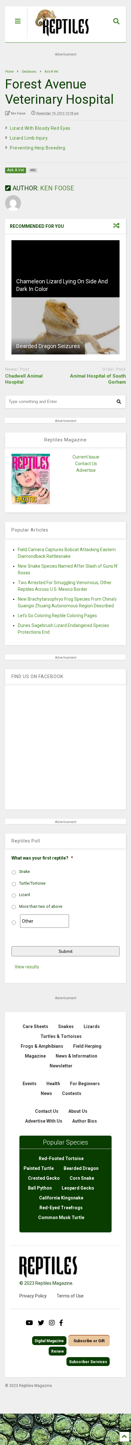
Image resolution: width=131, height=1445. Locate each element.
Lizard (24, 895)
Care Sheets (35, 1026)
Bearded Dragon (81, 1168)
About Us (77, 1111)
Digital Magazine (49, 1341)
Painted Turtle (39, 1168)
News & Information (76, 1056)
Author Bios (84, 1121)
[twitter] (41, 1323)
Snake (24, 871)
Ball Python (40, 1188)
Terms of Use (70, 1295)
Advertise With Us (43, 1121)
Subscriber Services (88, 1362)
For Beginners (85, 1083)
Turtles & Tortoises (61, 1036)
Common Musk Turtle (61, 1217)
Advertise (86, 470)
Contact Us (86, 463)
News (46, 1093)
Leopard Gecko (78, 1188)
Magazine (35, 1056)
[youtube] (29, 1323)
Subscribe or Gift (89, 1341)
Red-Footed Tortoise (61, 1158)
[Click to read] (65, 268)
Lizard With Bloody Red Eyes (40, 128)
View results (27, 966)
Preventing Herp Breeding (37, 147)
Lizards (92, 1026)
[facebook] (61, 1323)
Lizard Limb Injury (29, 138)
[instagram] (52, 1323)
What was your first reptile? (42, 858)
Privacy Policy (33, 1295)
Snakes (66, 1026)
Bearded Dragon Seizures (48, 346)
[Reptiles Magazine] (60, 39)
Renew (57, 1351)
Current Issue (85, 456)
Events (30, 1083)
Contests (71, 1093)
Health (53, 1083)
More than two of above (40, 906)
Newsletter (61, 1065)
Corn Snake (82, 1178)
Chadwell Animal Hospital (24, 379)
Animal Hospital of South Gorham (98, 379)
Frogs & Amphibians (42, 1046)
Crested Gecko (44, 1178)
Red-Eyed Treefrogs (61, 1207)
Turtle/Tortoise (32, 883)
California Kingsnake (61, 1197)
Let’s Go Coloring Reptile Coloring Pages (57, 615)
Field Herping (87, 1046)
